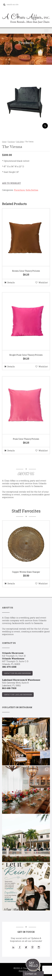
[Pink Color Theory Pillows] (22, 405)
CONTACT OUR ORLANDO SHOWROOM (17, 673)
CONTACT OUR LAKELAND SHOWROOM (18, 695)
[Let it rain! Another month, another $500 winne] (26, 887)
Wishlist (43, 282)
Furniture (11, 141)
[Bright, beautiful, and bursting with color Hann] (26, 790)
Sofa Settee (20, 141)
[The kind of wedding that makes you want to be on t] (26, 838)
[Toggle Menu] (46, 30)
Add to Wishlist (11, 183)
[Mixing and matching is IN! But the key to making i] (26, 741)
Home (4, 141)
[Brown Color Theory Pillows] (22, 237)
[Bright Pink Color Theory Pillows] (22, 321)
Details (11, 282)
